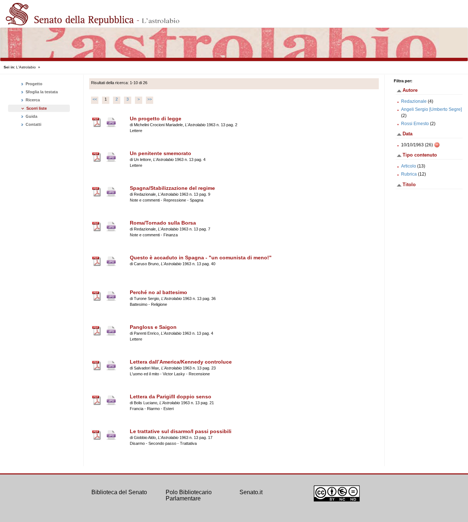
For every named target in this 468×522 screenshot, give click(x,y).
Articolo (408, 166)
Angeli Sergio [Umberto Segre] (431, 109)
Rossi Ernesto (415, 123)
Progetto (33, 84)
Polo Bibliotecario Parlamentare (189, 495)
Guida (30, 116)
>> (149, 99)
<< (95, 99)
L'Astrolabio (26, 67)
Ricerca (32, 100)
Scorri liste (36, 108)
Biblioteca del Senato (119, 492)
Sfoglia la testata (41, 92)
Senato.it (251, 492)
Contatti (32, 124)
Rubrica (409, 174)
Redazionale (414, 101)
